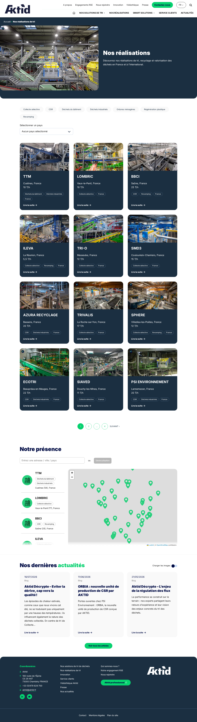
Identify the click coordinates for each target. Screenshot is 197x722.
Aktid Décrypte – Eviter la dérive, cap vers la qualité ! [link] (44, 590)
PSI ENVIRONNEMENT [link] (150, 382)
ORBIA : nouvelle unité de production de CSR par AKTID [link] (98, 590)
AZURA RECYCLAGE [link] (40, 315)
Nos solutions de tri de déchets (75, 666)
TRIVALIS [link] (85, 315)
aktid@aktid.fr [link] (29, 690)
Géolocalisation (103, 460)
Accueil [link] (7, 21)
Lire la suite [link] (30, 633)
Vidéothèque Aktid (69, 683)
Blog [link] (26, 580)
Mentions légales (97, 715)
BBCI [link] (135, 176)
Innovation (65, 674)
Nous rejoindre (108, 674)
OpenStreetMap (162, 545)
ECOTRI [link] (29, 382)
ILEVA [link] (28, 248)
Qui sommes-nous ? (110, 666)
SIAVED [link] (83, 382)
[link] (18, 9)
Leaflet (151, 545)
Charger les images (161, 565)
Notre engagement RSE (112, 670)
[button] (151, 483)
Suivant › (115, 426)
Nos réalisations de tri (70, 670)
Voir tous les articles (98, 646)
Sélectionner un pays (31, 125)
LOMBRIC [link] (85, 176)
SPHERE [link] (138, 315)
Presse (63, 687)
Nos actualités (67, 691)
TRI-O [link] (82, 248)
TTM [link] (27, 176)
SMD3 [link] (136, 248)
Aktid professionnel (115, 682)
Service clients (67, 679)
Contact (82, 715)
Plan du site (112, 715)
